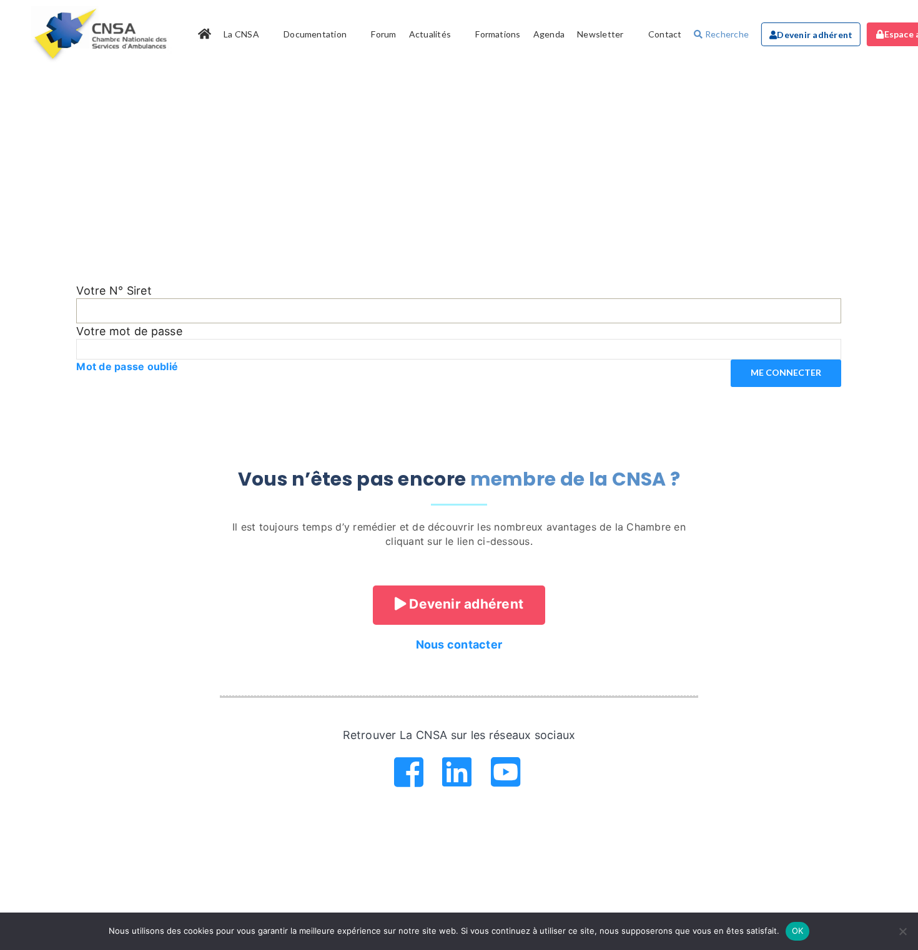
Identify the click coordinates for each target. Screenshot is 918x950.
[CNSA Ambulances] (102, 34)
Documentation (315, 34)
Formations (497, 34)
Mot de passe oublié (127, 366)
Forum (383, 34)
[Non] (902, 931)
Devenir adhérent (814, 34)
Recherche (726, 34)
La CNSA (241, 34)
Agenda (549, 34)
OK (798, 931)
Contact (665, 34)
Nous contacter (459, 644)
